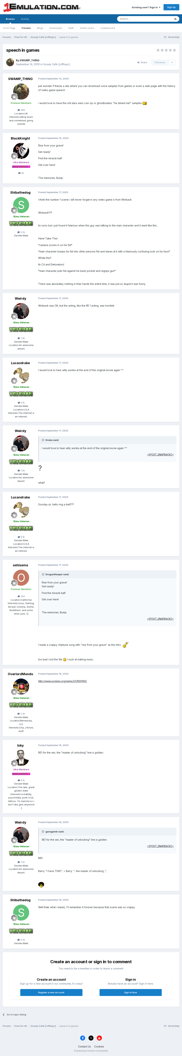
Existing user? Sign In (145, 7)
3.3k (22, 713)
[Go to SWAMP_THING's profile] (10, 62)
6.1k (22, 402)
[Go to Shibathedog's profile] (21, 205)
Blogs (40, 28)
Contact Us (84, 1046)
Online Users (87, 28)
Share (143, 62)
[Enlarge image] (144, 103)
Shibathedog (20, 192)
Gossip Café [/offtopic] (56, 64)
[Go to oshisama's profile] (21, 578)
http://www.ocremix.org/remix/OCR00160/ (62, 681)
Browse (10, 18)
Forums (26, 28)
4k (22, 173)
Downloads (56, 28)
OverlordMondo (20, 674)
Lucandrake (20, 363)
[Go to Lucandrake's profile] (21, 375)
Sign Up (171, 7)
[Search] (175, 19)
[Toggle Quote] (43, 440)
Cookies (99, 1046)
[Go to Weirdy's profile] (21, 311)
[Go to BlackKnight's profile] (21, 151)
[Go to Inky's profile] (21, 758)
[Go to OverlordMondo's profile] (21, 687)
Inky (20, 745)
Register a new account (51, 992)
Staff (71, 28)
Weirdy (20, 298)
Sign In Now (130, 992)
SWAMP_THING (29, 60)
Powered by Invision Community (91, 1050)
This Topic (161, 18)
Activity (25, 18)
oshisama (20, 565)
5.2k (22, 232)
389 (22, 109)
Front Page (9, 28)
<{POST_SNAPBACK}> (160, 454)
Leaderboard (108, 28)
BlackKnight (20, 138)
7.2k (22, 338)
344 (22, 596)
